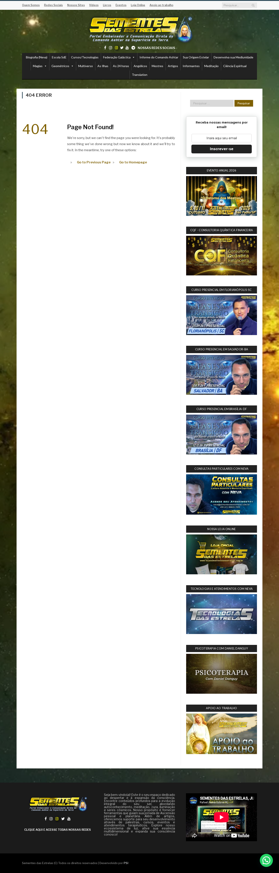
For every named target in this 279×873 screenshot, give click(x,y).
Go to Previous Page (94, 162)
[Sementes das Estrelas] (139, 29)
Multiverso (85, 66)
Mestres (157, 66)
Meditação (211, 66)
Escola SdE (59, 57)
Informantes (191, 66)
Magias (38, 66)
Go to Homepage (133, 162)
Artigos (173, 66)
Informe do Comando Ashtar (159, 57)
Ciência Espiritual (235, 66)
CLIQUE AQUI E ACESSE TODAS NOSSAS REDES (57, 829)
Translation (139, 74)
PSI (126, 863)
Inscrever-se (221, 149)
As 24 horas (121, 66)
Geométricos (60, 66)
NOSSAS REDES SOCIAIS (156, 48)
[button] (266, 860)
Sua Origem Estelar (196, 57)
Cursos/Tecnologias (85, 57)
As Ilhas (102, 66)
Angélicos (140, 66)
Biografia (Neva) (36, 57)
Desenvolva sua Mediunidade (233, 57)
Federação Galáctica (117, 57)
